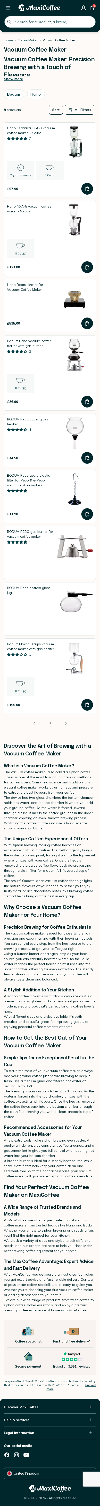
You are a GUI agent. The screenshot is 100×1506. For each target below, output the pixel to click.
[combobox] (50, 22)
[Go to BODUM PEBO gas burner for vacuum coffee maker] (50, 552)
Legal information (19, 1433)
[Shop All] (8, 8)
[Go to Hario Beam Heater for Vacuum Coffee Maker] (50, 305)
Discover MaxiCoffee (21, 1407)
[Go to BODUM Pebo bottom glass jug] (50, 608)
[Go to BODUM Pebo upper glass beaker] (50, 440)
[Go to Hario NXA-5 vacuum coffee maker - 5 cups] (50, 238)
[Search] (9, 22)
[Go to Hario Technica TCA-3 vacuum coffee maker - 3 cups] (50, 160)
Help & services (16, 1420)
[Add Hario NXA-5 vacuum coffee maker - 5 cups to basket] (87, 267)
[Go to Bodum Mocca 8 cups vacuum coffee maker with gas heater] (50, 676)
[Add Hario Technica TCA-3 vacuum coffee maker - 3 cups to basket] (87, 189)
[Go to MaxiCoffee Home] (39, 7)
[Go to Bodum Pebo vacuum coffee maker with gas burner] (50, 373)
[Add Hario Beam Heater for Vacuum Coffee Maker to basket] (87, 323)
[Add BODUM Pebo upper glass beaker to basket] (87, 458)
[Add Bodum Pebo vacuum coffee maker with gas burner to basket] (87, 402)
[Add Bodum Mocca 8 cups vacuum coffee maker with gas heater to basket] (87, 705)
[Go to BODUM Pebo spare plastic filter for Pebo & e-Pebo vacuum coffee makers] (50, 496)
